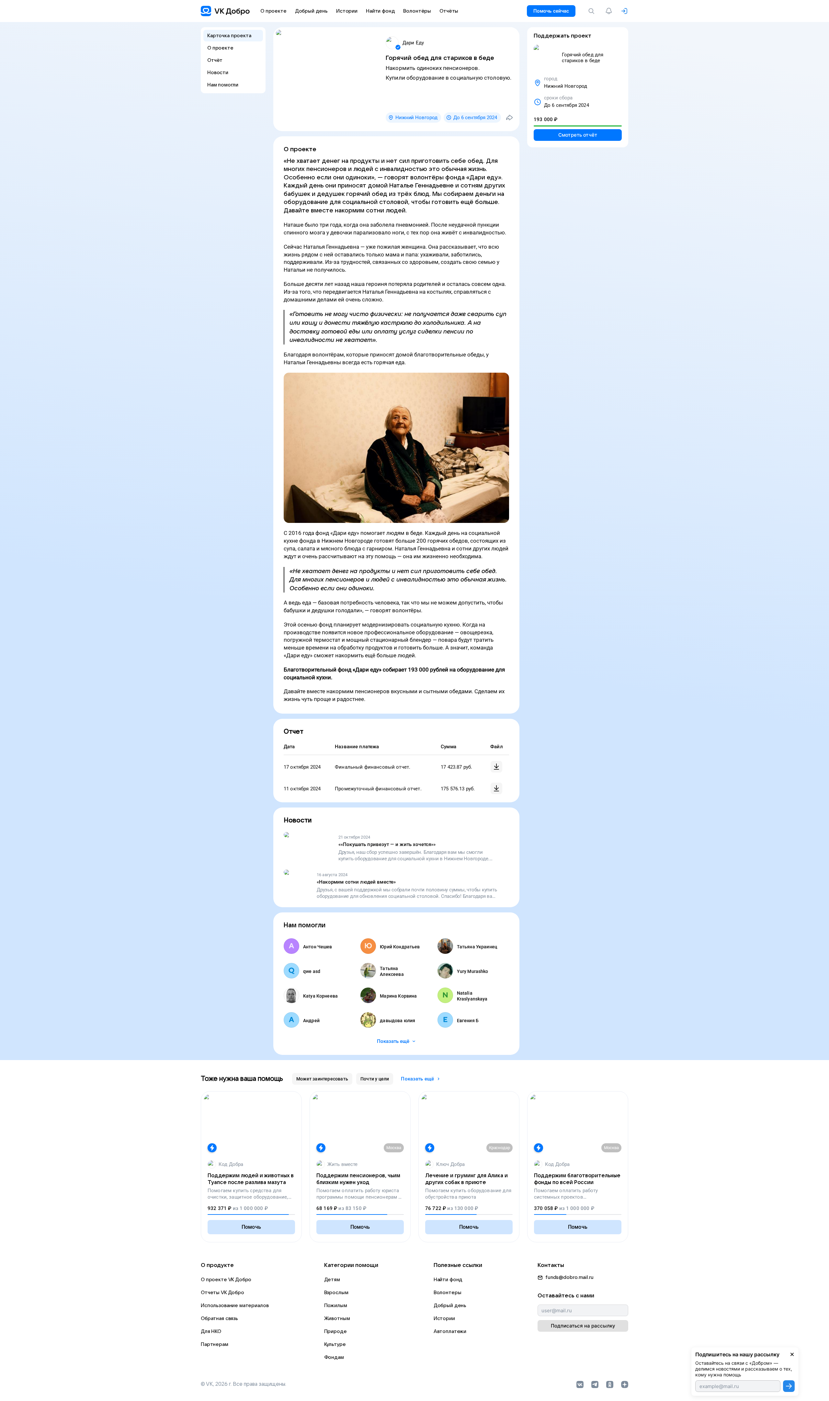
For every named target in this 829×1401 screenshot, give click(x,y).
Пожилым (335, 1305)
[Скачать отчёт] (496, 767)
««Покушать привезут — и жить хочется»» (387, 844)
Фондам (334, 1357)
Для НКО (211, 1331)
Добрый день (450, 1305)
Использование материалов (234, 1305)
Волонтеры (447, 1292)
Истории (444, 1318)
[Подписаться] (789, 1386)
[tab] (322, 1079)
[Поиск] (592, 11)
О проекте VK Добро (226, 1279)
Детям (332, 1279)
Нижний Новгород (416, 117)
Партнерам (214, 1344)
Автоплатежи (450, 1331)
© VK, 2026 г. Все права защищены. (243, 1384)
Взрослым (336, 1292)
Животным (337, 1318)
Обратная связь (219, 1318)
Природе (335, 1331)
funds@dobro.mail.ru (569, 1277)
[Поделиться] (509, 117)
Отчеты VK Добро (222, 1292)
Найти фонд (448, 1279)
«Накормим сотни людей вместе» (356, 882)
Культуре (335, 1344)
